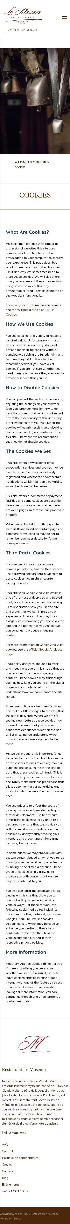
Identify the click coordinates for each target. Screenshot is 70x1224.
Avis (5, 1144)
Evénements (11, 1184)
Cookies (7, 1171)
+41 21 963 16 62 (15, 1191)
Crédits (7, 1164)
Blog (5, 1178)
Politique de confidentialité (20, 1158)
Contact (7, 1151)
